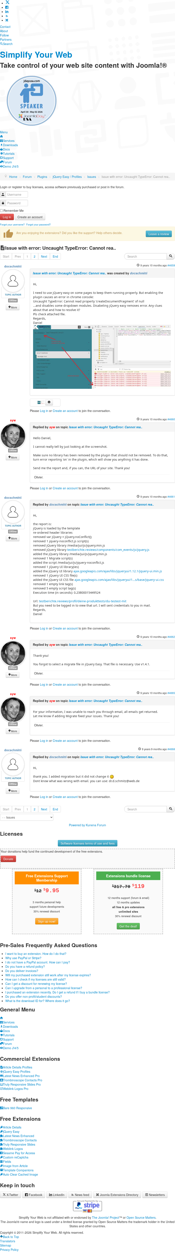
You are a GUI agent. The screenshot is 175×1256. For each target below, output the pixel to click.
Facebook (35, 1195)
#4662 (171, 637)
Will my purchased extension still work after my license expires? (48, 975)
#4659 (171, 265)
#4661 (171, 496)
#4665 (171, 693)
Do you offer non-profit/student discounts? (33, 996)
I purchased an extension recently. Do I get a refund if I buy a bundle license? (57, 992)
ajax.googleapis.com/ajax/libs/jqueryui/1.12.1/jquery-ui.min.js (117, 571)
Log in (7, 217)
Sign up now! (46, 921)
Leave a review (159, 234)
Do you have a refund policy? (25, 966)
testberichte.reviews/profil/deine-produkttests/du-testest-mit (82, 601)
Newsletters (157, 1195)
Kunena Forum (96, 825)
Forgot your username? (12, 224)
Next (44, 256)
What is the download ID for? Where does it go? (37, 1001)
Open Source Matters (141, 1217)
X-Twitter (12, 1195)
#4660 (171, 419)
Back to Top (11, 1237)
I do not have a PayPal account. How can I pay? (37, 962)
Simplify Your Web (36, 54)
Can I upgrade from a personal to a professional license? (43, 988)
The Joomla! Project (105, 1217)
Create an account (30, 217)
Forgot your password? (38, 224)
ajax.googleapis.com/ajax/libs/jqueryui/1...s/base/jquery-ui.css (119, 580)
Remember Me (13, 210)
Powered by (77, 825)
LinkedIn (58, 1195)
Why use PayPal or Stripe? (23, 958)
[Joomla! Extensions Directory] (6, 20)
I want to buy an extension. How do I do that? (35, 953)
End (55, 256)
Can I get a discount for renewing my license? (36, 983)
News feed (82, 1195)
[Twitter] (7, 3)
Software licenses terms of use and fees (88, 843)
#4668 (171, 749)
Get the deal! (128, 926)
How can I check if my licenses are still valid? (35, 979)
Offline (13, 300)
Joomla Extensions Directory (119, 1195)
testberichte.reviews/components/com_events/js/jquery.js (108, 550)
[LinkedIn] (6, 11)
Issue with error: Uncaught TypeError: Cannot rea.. (69, 273)
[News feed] (6, 16)
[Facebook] (6, 7)
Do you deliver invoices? (21, 971)
